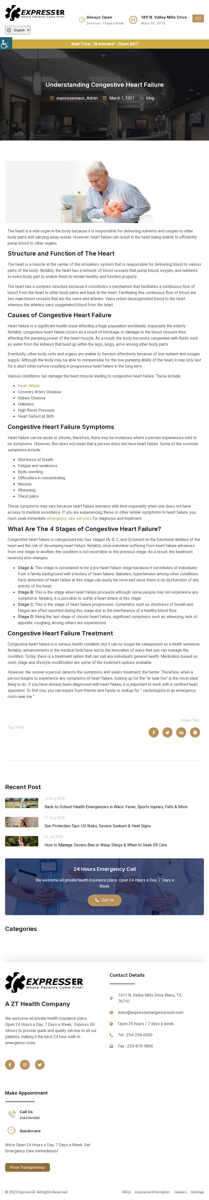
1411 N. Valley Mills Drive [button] (164, 17)
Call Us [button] (26, 1111)
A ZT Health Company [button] (37, 1004)
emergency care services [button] (69, 518)
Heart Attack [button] (29, 386)
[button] (10, 43)
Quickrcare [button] (30, 1130)
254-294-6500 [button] (30, 1117)
